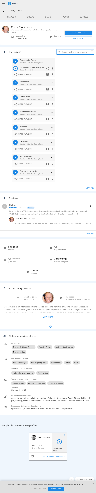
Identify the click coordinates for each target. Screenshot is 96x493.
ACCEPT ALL (56, 489)
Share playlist (24, 74)
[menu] (3, 3)
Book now (49, 456)
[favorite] (32, 456)
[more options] (52, 68)
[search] (59, 51)
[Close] (93, 483)
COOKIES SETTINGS (38, 489)
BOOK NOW (78, 39)
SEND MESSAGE (78, 33)
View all (90, 188)
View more (48, 317)
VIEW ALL (90, 234)
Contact (60, 456)
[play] (15, 68)
